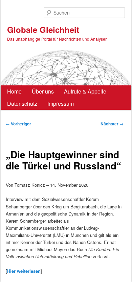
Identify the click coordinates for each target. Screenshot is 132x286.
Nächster (112, 124)
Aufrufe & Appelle (85, 91)
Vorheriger (18, 124)
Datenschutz (22, 103)
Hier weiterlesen (24, 271)
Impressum (60, 103)
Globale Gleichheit (43, 29)
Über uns (43, 91)
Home (14, 91)
